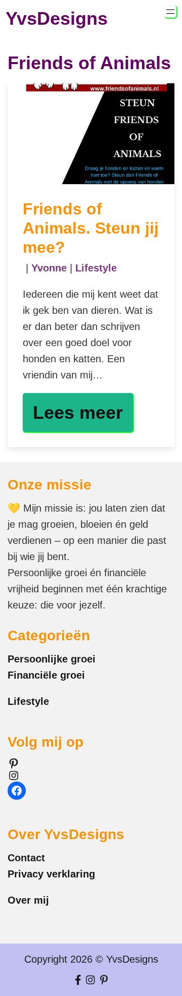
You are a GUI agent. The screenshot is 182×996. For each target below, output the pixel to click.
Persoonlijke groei (52, 659)
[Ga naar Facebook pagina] (78, 980)
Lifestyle (96, 267)
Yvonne (49, 267)
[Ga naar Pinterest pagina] (104, 980)
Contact (26, 857)
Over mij (28, 900)
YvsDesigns (57, 18)
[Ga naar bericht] (91, 133)
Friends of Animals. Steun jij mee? (91, 228)
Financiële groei (46, 675)
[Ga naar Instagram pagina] (90, 980)
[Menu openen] (170, 12)
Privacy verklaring (51, 873)
